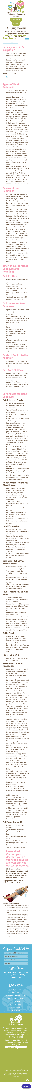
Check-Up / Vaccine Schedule (16, 998)
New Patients (16, 990)
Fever (8, 77)
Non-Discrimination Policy (16, 1069)
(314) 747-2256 (18, 1045)
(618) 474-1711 (18, 28)
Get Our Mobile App (16, 1004)
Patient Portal (16, 993)
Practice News (16, 1007)
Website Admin (16, 1076)
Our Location (16, 1001)
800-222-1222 (20, 31)
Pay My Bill (16, 1010)
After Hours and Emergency (16, 995)
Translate (20, 1049)
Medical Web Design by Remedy (13, 1073)
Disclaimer (16, 1074)
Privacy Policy (24, 1074)
